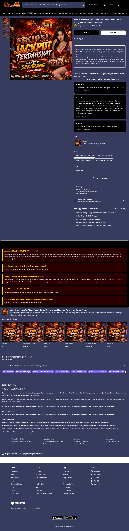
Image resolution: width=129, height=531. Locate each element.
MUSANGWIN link (102, 13)
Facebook (97, 474)
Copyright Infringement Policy (31, 454)
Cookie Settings (68, 493)
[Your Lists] (118, 5)
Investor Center (41, 474)
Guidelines (66, 481)
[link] (8, 371)
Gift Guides (15, 471)
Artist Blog (39, 490)
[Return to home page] (11, 5)
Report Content (11, 454)
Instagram (97, 471)
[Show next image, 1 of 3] (69, 49)
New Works (15, 478)
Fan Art (13, 474)
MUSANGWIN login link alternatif (45, 13)
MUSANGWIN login (23, 13)
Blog (12, 481)
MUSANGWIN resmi (117, 13)
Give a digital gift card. (95, 193)
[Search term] (83, 5)
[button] (6, 21)
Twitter (96, 478)
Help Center (67, 478)
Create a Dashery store (44, 494)
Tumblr (96, 481)
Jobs (37, 487)
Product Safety (68, 484)
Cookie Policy (37, 508)
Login (13, 487)
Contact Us (67, 490)
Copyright (66, 487)
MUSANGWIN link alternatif (85, 13)
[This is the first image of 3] (13, 49)
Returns (65, 474)
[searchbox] (64, 365)
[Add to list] (19, 324)
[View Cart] (123, 5)
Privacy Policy (27, 508)
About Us (39, 471)
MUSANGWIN (8, 13)
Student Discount (17, 484)
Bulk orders (15, 494)
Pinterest (97, 484)
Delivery (66, 471)
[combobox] (53, 4)
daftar (13, 490)
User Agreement (16, 508)
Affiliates (39, 481)
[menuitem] (8, 13)
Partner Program (41, 478)
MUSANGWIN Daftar (66, 13)
